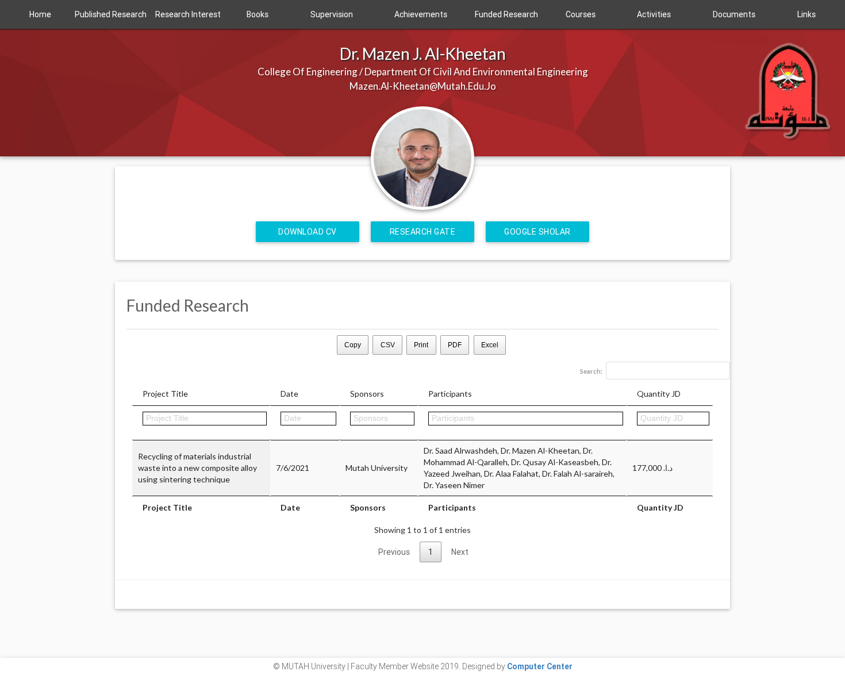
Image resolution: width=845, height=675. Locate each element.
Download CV (307, 232)
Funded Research (506, 14)
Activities (654, 14)
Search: (591, 371)
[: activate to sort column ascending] (305, 423)
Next (459, 552)
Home (40, 14)
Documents (734, 14)
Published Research (111, 14)
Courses (581, 14)
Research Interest (188, 14)
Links (806, 14)
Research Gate (423, 232)
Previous (394, 552)
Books (257, 14)
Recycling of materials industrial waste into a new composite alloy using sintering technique (197, 467)
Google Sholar (537, 232)
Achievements (420, 14)
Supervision (331, 14)
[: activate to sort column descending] (201, 423)
